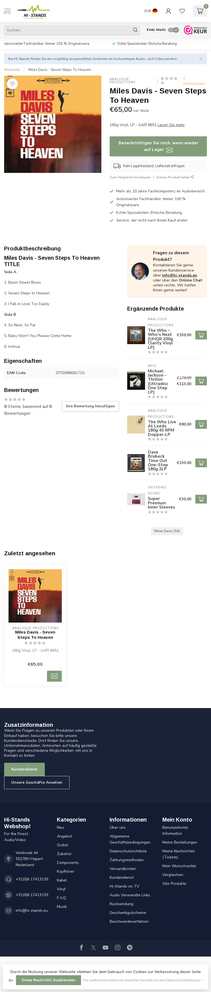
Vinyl (61, 889)
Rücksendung (121, 904)
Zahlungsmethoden (127, 860)
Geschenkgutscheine (128, 912)
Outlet (62, 845)
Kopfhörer (65, 871)
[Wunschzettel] (182, 10)
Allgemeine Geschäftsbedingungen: (130, 839)
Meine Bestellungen (179, 842)
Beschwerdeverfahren (129, 921)
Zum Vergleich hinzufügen (130, 177)
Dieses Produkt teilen (173, 177)
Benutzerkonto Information (175, 830)
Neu (60, 827)
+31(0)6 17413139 (32, 879)
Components (68, 862)
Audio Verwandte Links (130, 895)
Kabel (62, 880)
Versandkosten (123, 868)
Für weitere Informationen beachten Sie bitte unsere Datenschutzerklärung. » (143, 980)
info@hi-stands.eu (179, 275)
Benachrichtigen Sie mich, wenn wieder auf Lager (158, 146)
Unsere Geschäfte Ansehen (36, 782)
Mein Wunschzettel (179, 866)
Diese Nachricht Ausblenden (48, 980)
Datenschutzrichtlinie (128, 851)
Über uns (118, 827)
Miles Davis (167, 531)
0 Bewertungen (194, 81)
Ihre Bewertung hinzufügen (90, 406)
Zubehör (64, 853)
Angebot (64, 836)
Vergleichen (172, 874)
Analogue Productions (122, 81)
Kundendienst (24, 769)
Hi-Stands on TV (124, 886)
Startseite (12, 69)
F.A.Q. (61, 897)
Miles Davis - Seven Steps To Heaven (59, 69)
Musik (62, 906)
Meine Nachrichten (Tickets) (178, 854)
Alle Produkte (174, 883)
